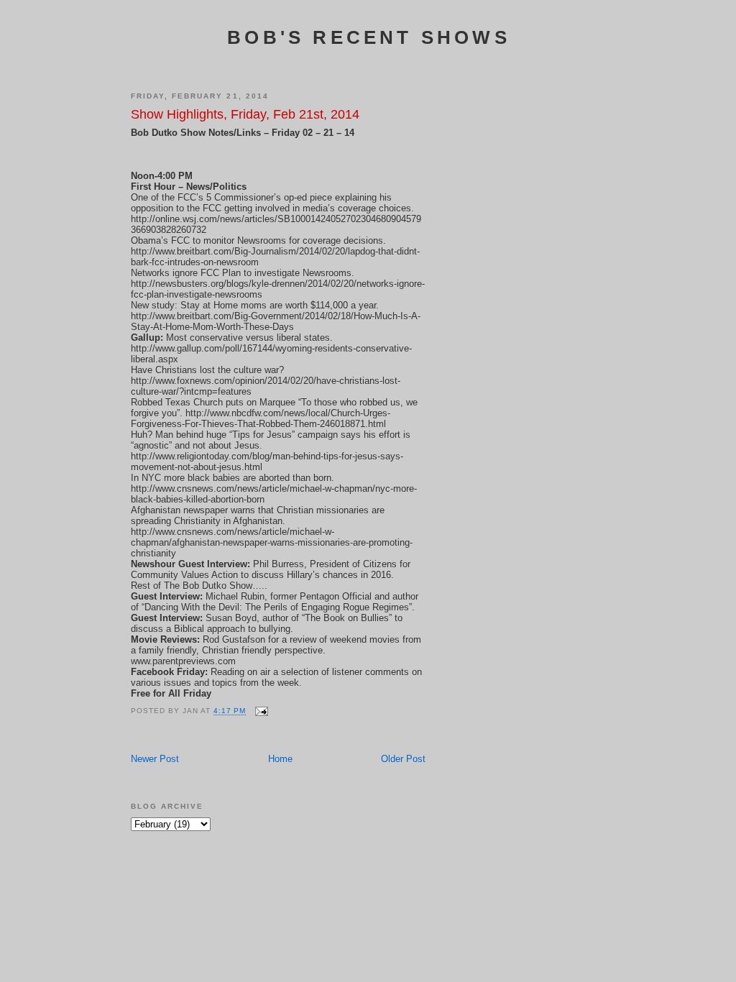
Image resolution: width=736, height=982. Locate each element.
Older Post (403, 758)
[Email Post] (261, 711)
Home (280, 758)
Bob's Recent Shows (368, 37)
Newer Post (155, 758)
